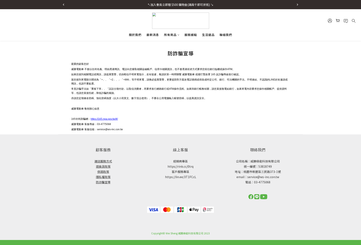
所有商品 (170, 35)
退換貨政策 (103, 166)
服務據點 (190, 35)
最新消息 (152, 35)
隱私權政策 (103, 177)
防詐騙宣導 (103, 182)
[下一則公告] (297, 4)
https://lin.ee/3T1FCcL (180, 177)
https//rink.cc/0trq (180, 166)
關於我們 (135, 35)
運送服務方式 (103, 161)
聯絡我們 (226, 35)
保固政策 (103, 172)
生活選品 (208, 35)
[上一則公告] (63, 4)
